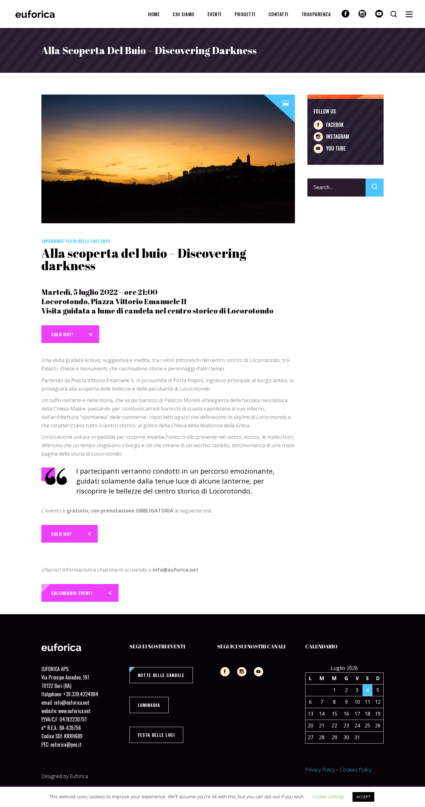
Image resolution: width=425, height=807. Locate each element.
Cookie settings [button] (328, 796)
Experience (52, 241)
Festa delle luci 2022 (87, 241)
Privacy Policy (320, 769)
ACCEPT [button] (363, 797)
